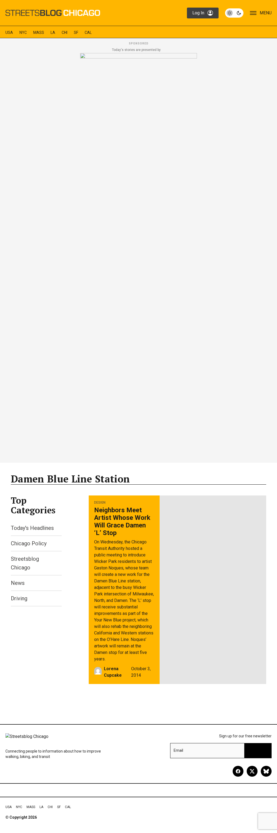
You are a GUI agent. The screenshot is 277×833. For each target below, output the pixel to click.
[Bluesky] (266, 771)
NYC (23, 32)
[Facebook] (238, 771)
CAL (88, 32)
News (18, 583)
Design (100, 502)
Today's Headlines (32, 528)
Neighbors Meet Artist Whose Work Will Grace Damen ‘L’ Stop (122, 521)
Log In (198, 12)
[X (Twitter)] (252, 771)
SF (76, 32)
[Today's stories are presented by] (138, 256)
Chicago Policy (29, 543)
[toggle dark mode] (234, 13)
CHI (64, 32)
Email (178, 750)
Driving (19, 598)
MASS (38, 32)
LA (53, 32)
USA (9, 32)
